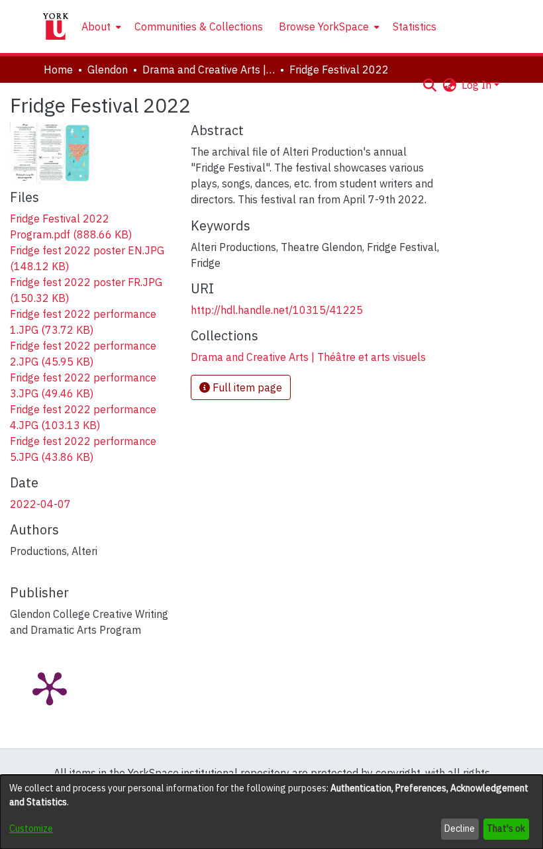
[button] (429, 85)
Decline (459, 828)
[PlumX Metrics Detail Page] (49, 687)
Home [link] (58, 69)
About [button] (96, 26)
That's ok (506, 828)
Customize (31, 828)
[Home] (55, 26)
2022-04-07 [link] (40, 504)
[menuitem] (100, 26)
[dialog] (271, 812)
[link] (308, 357)
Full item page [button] (246, 387)
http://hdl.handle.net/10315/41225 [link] (277, 310)
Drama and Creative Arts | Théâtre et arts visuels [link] (208, 69)
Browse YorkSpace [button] (324, 26)
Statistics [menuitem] (414, 26)
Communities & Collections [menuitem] (198, 26)
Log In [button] (478, 84)
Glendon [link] (107, 69)
